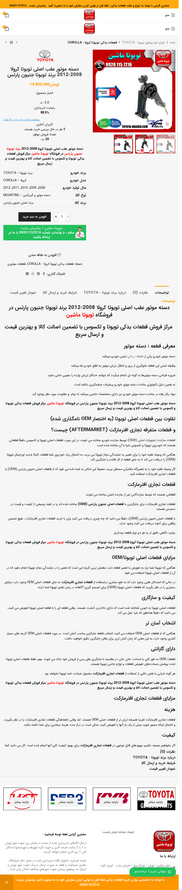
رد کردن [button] (6, 882)
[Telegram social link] (27, 274)
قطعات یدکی (135, 356)
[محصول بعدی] (6, 42)
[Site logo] (89, 14)
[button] (170, 90)
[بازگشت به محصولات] (11, 42)
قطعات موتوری (16, 263)
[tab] (162, 292)
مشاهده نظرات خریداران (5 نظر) (21, 120)
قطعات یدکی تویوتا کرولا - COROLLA (92, 42)
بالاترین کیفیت (96, 607)
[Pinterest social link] (38, 274)
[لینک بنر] (156, 799)
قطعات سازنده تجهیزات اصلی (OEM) (151, 440)
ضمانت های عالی (130, 659)
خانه (172, 42)
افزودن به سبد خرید (34, 216)
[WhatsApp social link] (33, 274)
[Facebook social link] (44, 274)
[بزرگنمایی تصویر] (167, 124)
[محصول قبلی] (16, 42)
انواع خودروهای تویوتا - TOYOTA (143, 42)
